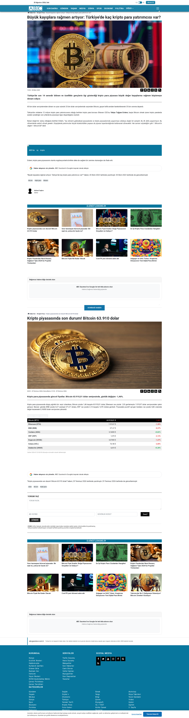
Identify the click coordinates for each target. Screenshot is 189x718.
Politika (119, 8)
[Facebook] (141, 90)
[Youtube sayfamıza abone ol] (108, 659)
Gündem (64, 8)
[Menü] (157, 8)
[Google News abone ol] (155, 90)
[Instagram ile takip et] (113, 659)
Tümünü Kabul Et (152, 714)
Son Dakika (52, 8)
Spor (99, 8)
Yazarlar (66, 679)
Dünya (91, 8)
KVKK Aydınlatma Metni (39, 679)
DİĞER (129, 8)
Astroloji (132, 692)
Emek (97, 692)
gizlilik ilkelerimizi (51, 715)
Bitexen (46, 180)
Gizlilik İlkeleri (35, 661)
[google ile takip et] (123, 659)
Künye (31, 658)
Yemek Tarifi (67, 702)
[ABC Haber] (35, 8)
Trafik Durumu (69, 658)
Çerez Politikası (36, 682)
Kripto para (38, 180)
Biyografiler (68, 674)
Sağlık (65, 692)
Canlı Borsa (68, 668)
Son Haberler (68, 666)
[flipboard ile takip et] (118, 659)
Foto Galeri (67, 707)
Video (131, 700)
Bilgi (97, 697)
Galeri (131, 702)
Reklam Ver (34, 671)
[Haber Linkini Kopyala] (159, 90)
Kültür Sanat (100, 707)
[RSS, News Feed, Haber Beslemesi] (98, 663)
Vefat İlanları (68, 671)
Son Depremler (69, 676)
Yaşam (74, 8)
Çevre (98, 700)
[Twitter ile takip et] (103, 659)
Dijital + (65, 694)
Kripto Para (41, 13)
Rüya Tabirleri (135, 694)
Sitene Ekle (34, 668)
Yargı (97, 694)
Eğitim (131, 705)
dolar (30, 487)
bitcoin (30, 180)
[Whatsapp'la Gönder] (152, 90)
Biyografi (99, 702)
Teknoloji (33, 710)
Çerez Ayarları (137, 714)
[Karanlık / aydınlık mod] (140, 2)
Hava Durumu (68, 661)
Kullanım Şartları (36, 666)
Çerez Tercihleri (36, 684)
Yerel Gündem (135, 697)
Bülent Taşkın (39, 190)
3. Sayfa (132, 707)
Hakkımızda (34, 663)
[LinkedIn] (148, 90)
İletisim (32, 674)
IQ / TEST (99, 705)
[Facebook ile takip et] (98, 659)
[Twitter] (145, 90)
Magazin (66, 710)
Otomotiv (66, 697)
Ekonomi (108, 8)
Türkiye (65, 700)
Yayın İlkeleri (34, 676)
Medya (82, 8)
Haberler (33, 13)
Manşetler (67, 663)
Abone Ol (150, 2)
